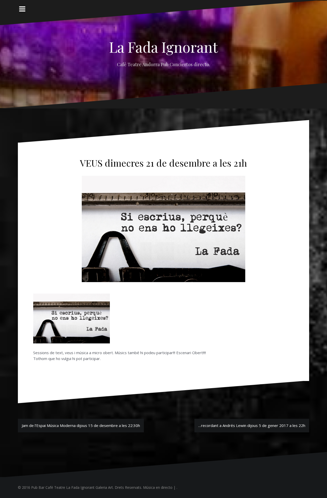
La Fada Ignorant (163, 46)
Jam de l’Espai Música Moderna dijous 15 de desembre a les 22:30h (81, 425)
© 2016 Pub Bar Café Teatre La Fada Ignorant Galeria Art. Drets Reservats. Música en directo (95, 487)
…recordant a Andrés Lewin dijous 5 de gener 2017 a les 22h (251, 425)
